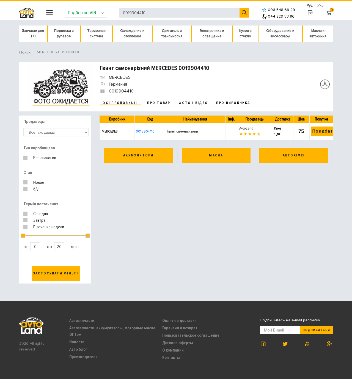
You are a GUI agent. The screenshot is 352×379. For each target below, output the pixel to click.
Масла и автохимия (317, 33)
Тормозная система (96, 33)
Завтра (39, 220)
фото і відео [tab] (193, 103)
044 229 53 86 (281, 16)
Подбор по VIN (82, 13)
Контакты (171, 357)
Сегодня (40, 214)
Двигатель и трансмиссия (171, 33)
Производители (83, 356)
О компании (173, 350)
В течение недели (48, 227)
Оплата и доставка (179, 320)
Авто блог (78, 349)
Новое (38, 182)
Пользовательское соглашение (190, 335)
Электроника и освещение (212, 33)
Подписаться (316, 330)
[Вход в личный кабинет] (310, 13)
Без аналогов (44, 158)
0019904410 (145, 131)
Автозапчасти (81, 320)
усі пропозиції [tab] (120, 103)
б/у (35, 189)
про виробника (233, 103)
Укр (320, 5)
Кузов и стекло (245, 33)
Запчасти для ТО (33, 33)
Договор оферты (177, 342)
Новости (76, 341)
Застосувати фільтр (56, 273)
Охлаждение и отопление (132, 33)
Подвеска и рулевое (64, 33)
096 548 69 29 (281, 9)
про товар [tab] (158, 103)
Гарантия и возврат (179, 327)
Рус (310, 5)
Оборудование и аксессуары (280, 33)
